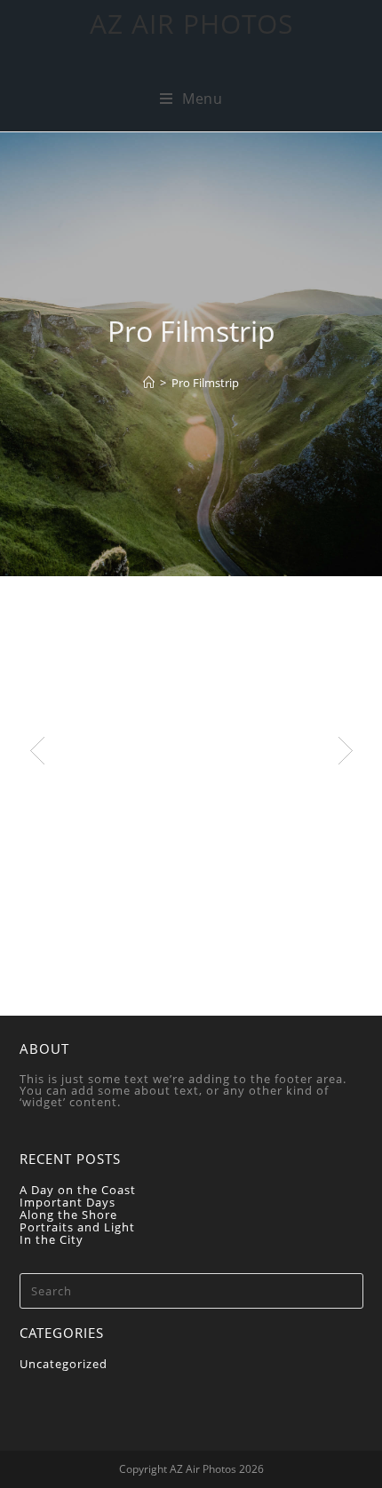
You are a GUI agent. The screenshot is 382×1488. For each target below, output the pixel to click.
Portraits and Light (77, 1227)
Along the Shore (68, 1215)
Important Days (67, 1202)
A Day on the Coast (78, 1190)
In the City (52, 1239)
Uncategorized (63, 1364)
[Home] (149, 383)
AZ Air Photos (191, 23)
